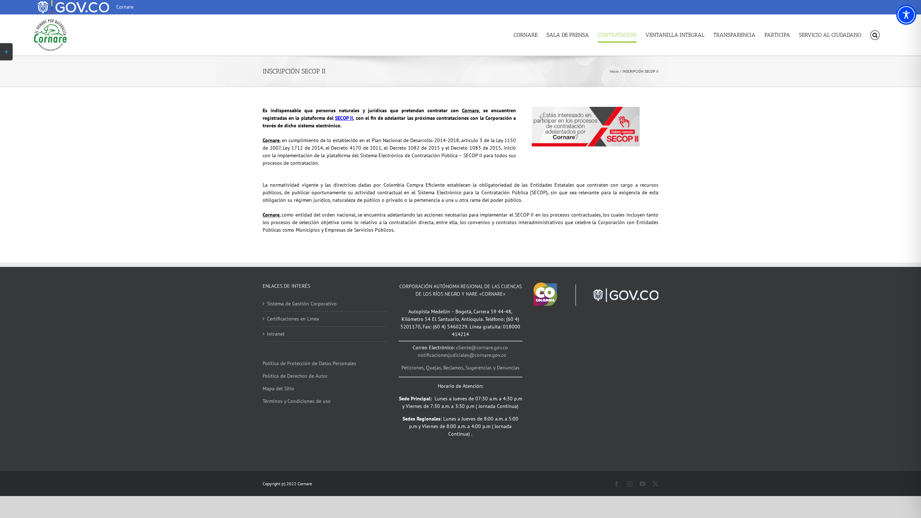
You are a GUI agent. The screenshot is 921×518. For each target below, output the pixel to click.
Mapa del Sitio (278, 388)
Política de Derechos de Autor (295, 376)
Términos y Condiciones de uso (297, 401)
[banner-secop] (586, 109)
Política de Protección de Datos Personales (309, 363)
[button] (875, 35)
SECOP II (344, 118)
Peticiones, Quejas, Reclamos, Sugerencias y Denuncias (460, 367)
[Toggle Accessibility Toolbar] (906, 14)
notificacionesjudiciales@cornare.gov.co (462, 355)
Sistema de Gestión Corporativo (302, 303)
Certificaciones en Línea (293, 318)
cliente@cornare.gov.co (482, 347)
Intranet (276, 334)
